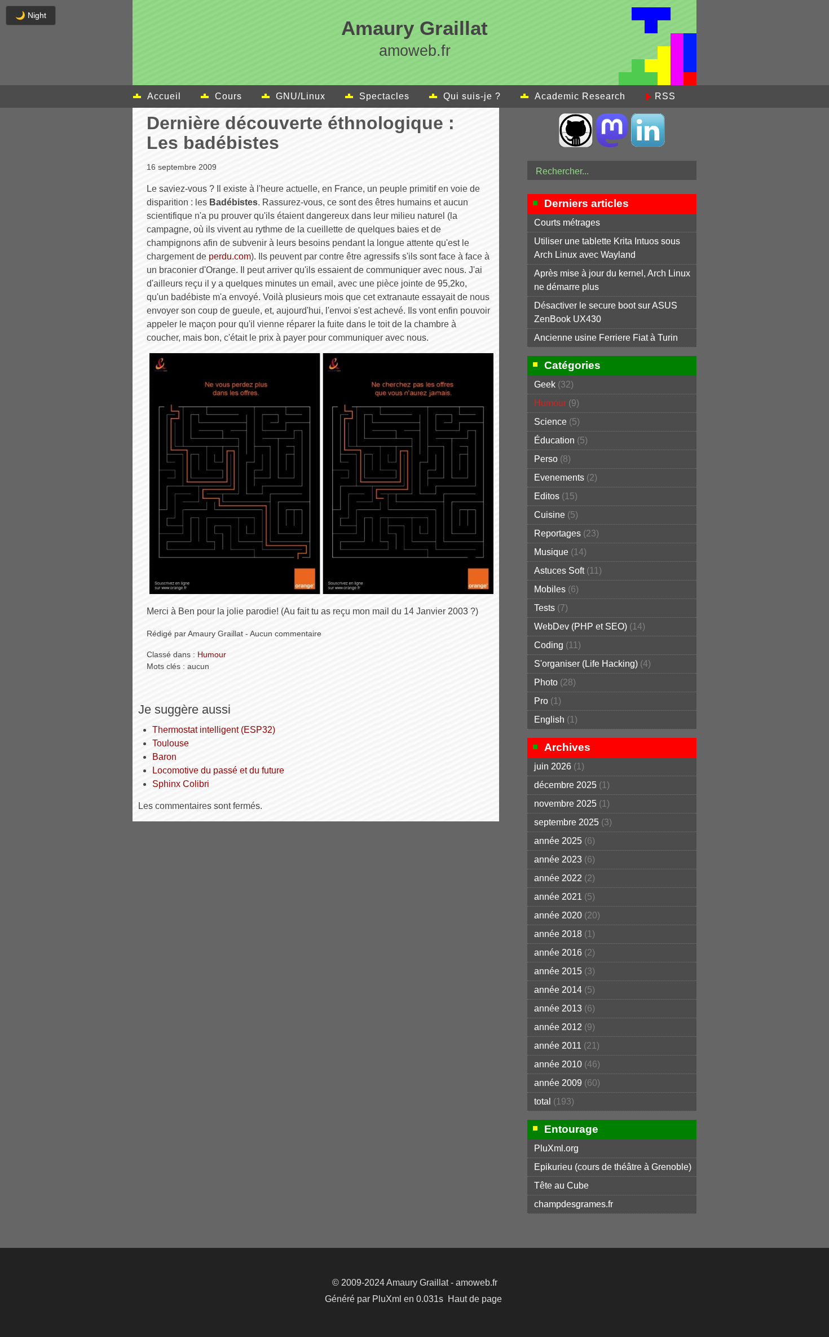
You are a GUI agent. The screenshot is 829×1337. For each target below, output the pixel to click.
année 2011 (557, 1045)
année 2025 (558, 841)
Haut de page (475, 1299)
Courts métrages (567, 222)
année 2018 (558, 934)
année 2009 (558, 1083)
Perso (546, 459)
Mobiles (550, 589)
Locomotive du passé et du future (218, 770)
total (543, 1101)
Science (550, 421)
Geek (544, 384)
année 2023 (558, 859)
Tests (544, 608)
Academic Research (580, 96)
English (549, 719)
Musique (551, 552)
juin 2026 (552, 766)
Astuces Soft (559, 570)
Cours (228, 96)
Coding (548, 645)
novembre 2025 (565, 803)
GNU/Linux (300, 96)
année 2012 (558, 1027)
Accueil (164, 96)
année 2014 (558, 990)
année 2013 (558, 1008)
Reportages (557, 533)
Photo (546, 682)
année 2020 (558, 915)
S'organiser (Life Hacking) (586, 663)
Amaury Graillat (414, 28)
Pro (541, 701)
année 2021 (558, 896)
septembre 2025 (566, 822)
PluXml (387, 1299)
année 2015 (558, 971)
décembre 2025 (565, 785)
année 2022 (558, 878)
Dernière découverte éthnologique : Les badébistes (301, 133)
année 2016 (558, 952)
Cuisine (549, 515)
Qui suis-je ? (472, 96)
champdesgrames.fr (573, 1204)
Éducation (554, 440)
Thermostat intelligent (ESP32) (213, 730)
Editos (546, 496)
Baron (164, 757)
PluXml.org (556, 1148)
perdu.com (230, 256)
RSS (665, 96)
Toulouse (170, 743)
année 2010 (558, 1064)
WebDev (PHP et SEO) (580, 626)
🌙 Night (30, 15)
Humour (211, 654)
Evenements (559, 477)
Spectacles (384, 96)
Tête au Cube (561, 1185)
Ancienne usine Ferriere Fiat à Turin (606, 337)
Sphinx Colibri (180, 784)
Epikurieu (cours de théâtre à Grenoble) (612, 1167)
